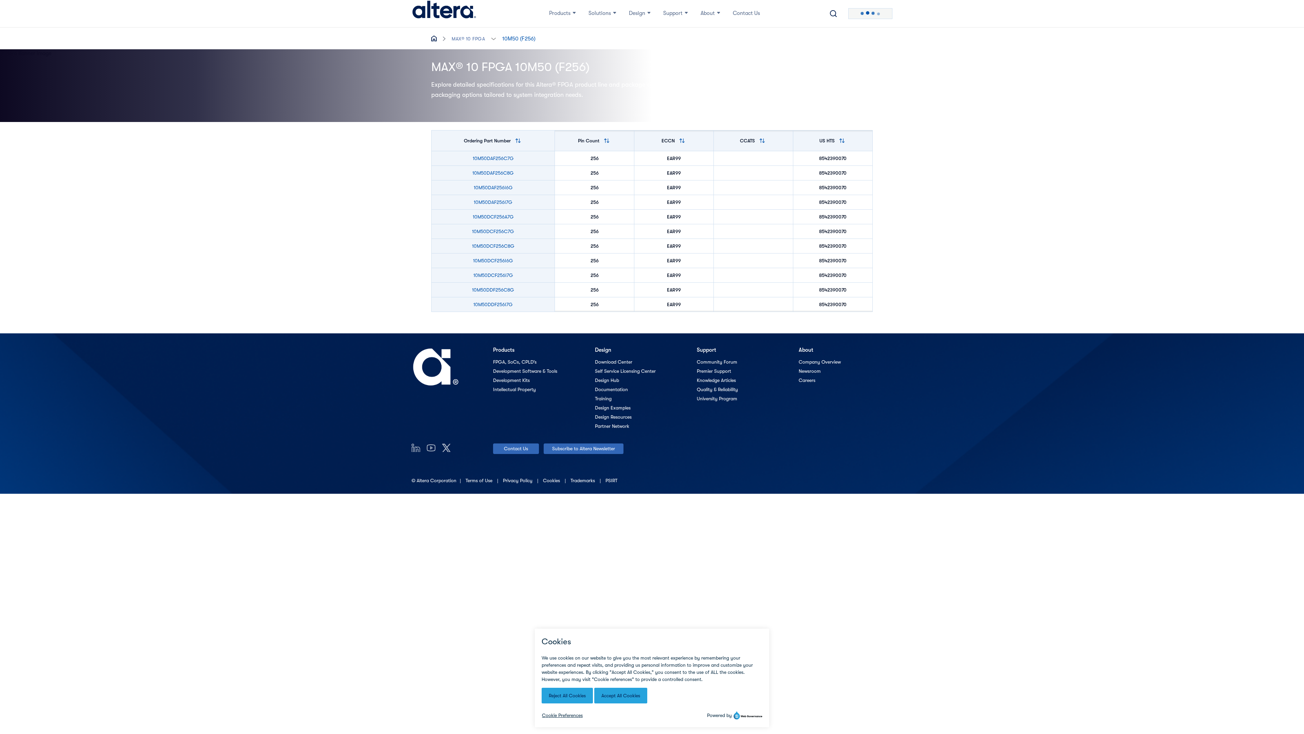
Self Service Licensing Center (625, 371)
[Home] (444, 13)
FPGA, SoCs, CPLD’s (515, 362)
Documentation (611, 389)
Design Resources (613, 417)
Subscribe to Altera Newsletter (583, 448)
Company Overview (820, 362)
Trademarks (583, 480)
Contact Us (516, 448)
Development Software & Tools (525, 371)
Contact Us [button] (746, 13)
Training (603, 398)
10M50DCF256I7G (493, 275)
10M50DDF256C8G (493, 290)
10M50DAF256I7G (493, 202)
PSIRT (611, 480)
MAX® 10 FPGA (468, 38)
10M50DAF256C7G (493, 158)
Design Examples (613, 407)
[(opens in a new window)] (416, 447)
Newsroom (810, 371)
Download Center (613, 362)
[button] (493, 38)
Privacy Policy (518, 480)
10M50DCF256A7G (493, 217)
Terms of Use (480, 480)
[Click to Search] (833, 13)
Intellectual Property (514, 389)
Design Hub (607, 380)
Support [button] (673, 13)
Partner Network (612, 426)
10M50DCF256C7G (493, 231)
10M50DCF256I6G (493, 260)
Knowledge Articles (716, 380)
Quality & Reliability (717, 389)
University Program (717, 398)
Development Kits (511, 380)
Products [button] (559, 13)
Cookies (552, 480)
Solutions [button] (599, 13)
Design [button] (637, 13)
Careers (807, 380)
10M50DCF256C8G (493, 246)
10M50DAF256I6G (493, 187)
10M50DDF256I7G (493, 304)
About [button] (708, 13)
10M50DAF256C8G (493, 173)
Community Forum (717, 362)
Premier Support (714, 371)
